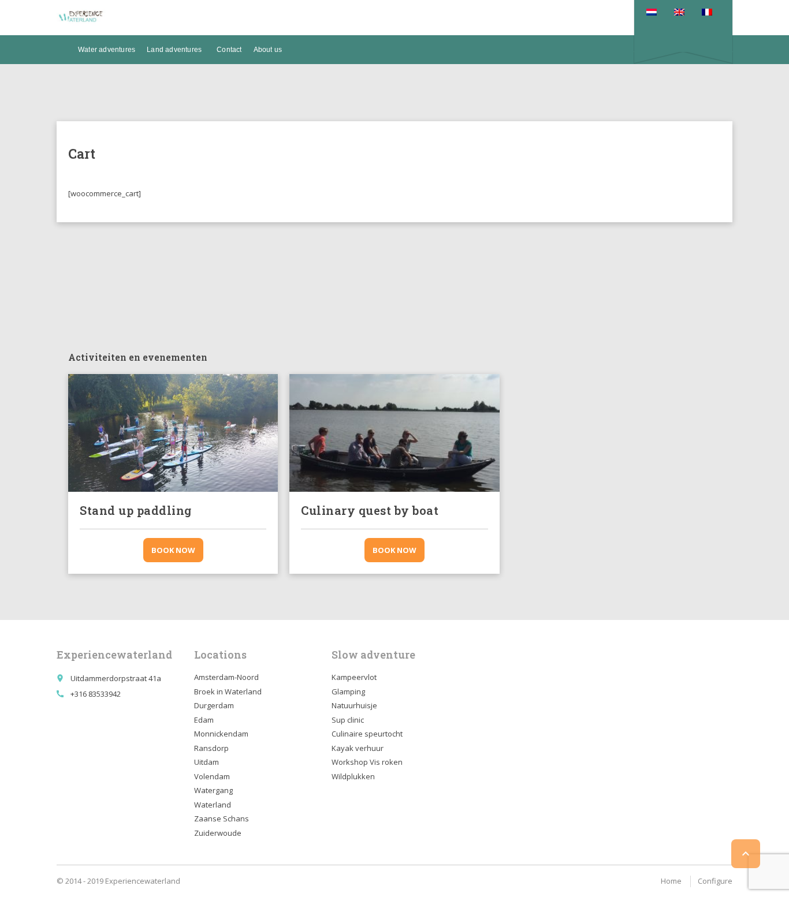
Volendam (212, 776)
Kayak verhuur (358, 748)
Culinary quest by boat (369, 510)
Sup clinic (348, 720)
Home (671, 881)
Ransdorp (211, 748)
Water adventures (106, 50)
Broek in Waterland (228, 691)
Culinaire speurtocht (367, 733)
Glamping (348, 691)
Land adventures (174, 50)
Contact (229, 50)
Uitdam (206, 762)
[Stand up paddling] (173, 433)
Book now (173, 550)
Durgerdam (214, 705)
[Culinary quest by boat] (394, 433)
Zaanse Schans (221, 818)
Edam (204, 720)
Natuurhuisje (354, 705)
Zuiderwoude (217, 833)
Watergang (213, 790)
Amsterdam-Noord (226, 677)
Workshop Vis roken (367, 762)
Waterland (212, 804)
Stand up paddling (136, 510)
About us (268, 50)
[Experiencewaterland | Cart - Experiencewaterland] (81, 17)
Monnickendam (221, 733)
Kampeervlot (354, 677)
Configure (715, 881)
